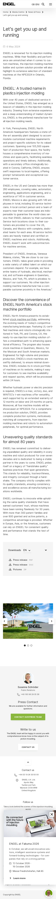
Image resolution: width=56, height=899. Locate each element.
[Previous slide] (4, 621)
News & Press (34, 12)
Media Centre (18, 12)
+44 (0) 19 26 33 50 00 (29, 774)
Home (5, 12)
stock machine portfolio (23, 319)
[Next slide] (52, 621)
